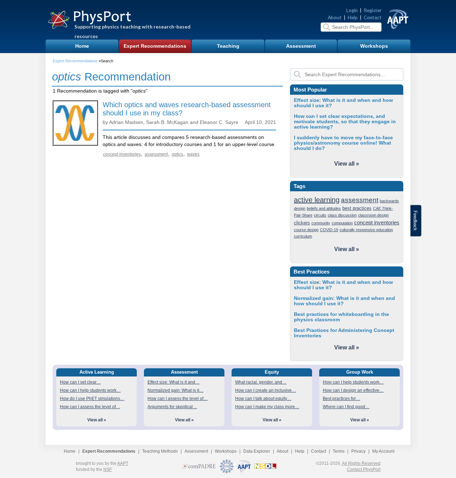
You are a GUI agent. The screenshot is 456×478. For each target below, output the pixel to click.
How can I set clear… (80, 382)
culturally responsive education (366, 230)
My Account (383, 451)
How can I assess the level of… (90, 406)
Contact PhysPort (363, 469)
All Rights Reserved (361, 463)
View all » (346, 164)
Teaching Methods (160, 451)
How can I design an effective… (353, 390)
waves (193, 154)
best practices (357, 208)
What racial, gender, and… (260, 382)
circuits (320, 215)
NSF (107, 469)
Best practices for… (341, 398)
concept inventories (122, 154)
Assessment (301, 46)
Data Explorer (256, 451)
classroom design (373, 215)
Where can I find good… (346, 406)
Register (373, 10)
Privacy (358, 451)
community (320, 223)
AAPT (122, 463)
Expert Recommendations (155, 46)
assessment (156, 154)
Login (352, 10)
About (335, 17)
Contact (373, 17)
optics (177, 154)
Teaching (228, 46)
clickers (302, 222)
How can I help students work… (90, 390)
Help (353, 17)
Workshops (374, 46)
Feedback (415, 221)
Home (82, 46)
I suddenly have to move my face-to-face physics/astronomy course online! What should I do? (343, 143)
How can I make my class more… (267, 406)
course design (306, 230)
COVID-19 (329, 230)
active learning (317, 200)
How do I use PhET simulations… (92, 398)
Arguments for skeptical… (172, 406)
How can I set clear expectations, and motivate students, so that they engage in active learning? (345, 122)
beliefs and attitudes (324, 208)
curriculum (303, 236)
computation (342, 223)
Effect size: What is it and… (173, 382)
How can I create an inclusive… (265, 390)
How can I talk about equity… (263, 398)
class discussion (342, 215)
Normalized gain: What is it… (175, 390)
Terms (338, 451)
